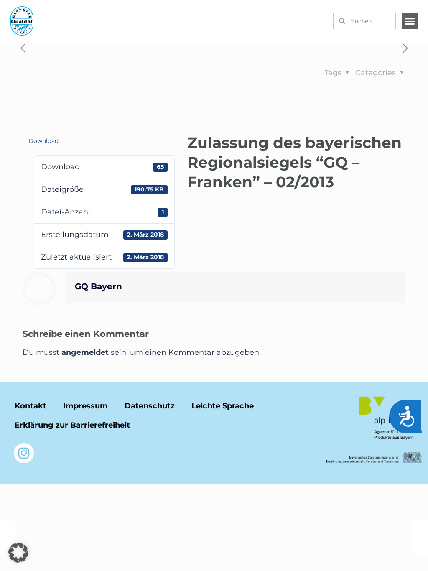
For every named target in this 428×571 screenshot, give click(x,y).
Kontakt (30, 405)
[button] (410, 21)
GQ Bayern (98, 286)
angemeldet (85, 352)
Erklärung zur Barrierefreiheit (72, 425)
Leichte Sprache (222, 405)
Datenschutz (150, 405)
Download (43, 141)
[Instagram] (24, 453)
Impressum (85, 405)
